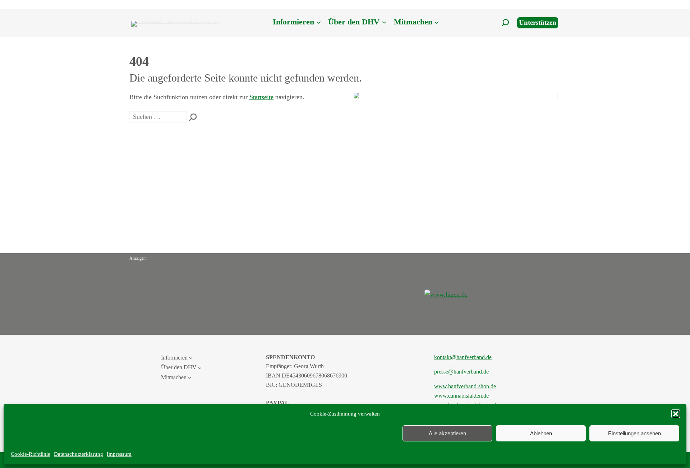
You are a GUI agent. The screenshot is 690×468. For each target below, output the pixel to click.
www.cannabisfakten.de (461, 396)
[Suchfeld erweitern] (505, 23)
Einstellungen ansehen (634, 433)
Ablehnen (541, 433)
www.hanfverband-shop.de (465, 386)
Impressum (119, 454)
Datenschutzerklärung (78, 454)
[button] (675, 413)
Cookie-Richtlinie (30, 454)
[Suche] (193, 117)
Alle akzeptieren (447, 433)
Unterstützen (537, 22)
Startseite (261, 97)
